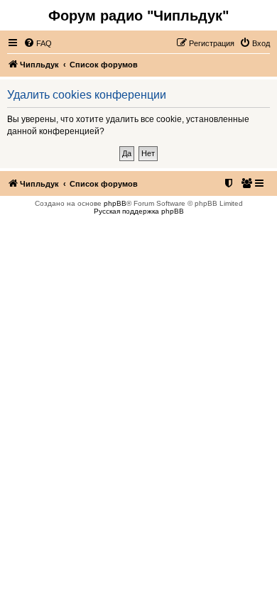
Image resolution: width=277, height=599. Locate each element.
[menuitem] (37, 43)
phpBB (115, 203)
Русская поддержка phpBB (139, 211)
